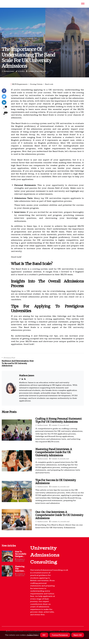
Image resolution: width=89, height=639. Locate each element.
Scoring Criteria (36, 84)
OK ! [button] (44, 635)
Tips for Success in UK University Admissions (55, 481)
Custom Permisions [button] (60, 635)
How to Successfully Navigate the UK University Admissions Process (20, 554)
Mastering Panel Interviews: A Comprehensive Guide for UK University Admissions (53, 452)
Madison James (9, 71)
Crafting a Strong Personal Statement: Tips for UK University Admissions (58, 420)
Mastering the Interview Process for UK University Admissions (20, 568)
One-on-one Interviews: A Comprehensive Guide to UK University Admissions (59, 515)
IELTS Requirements (20, 84)
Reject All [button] (78, 635)
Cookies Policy (32, 635)
